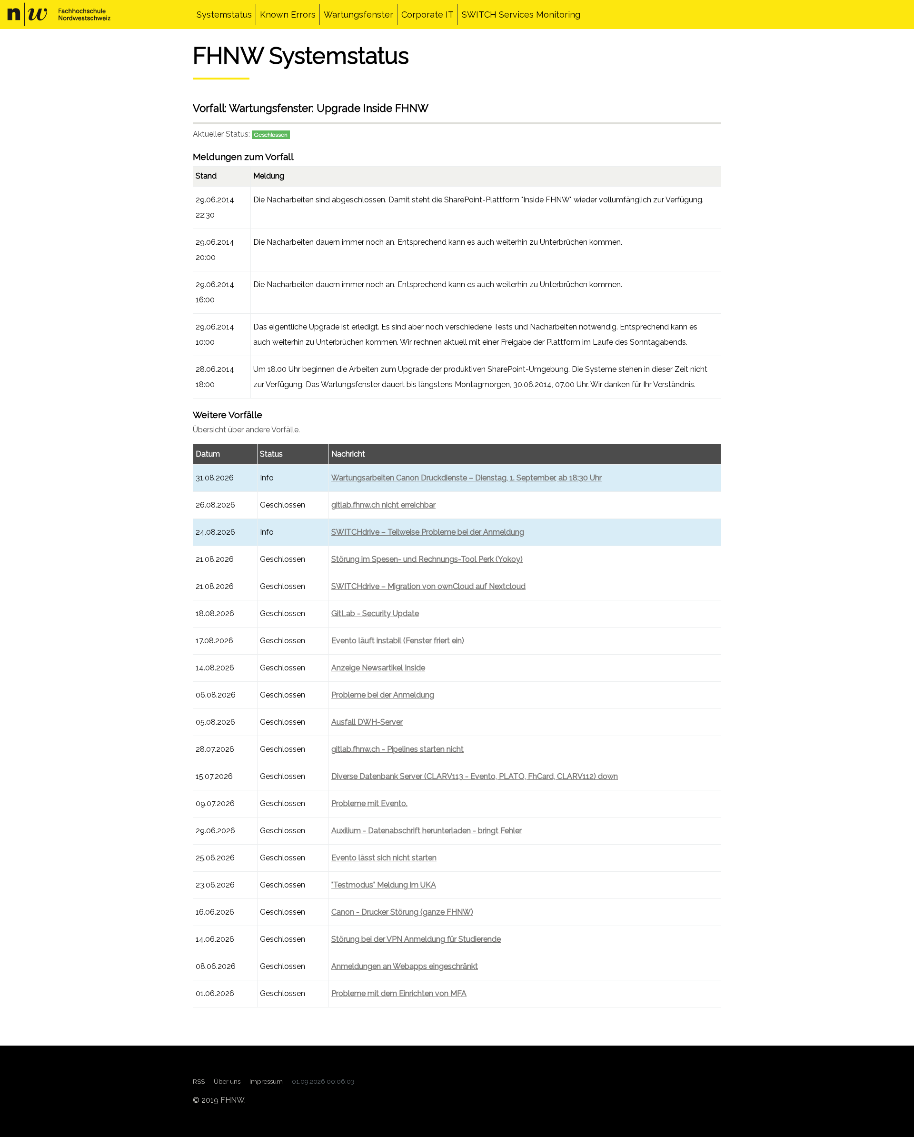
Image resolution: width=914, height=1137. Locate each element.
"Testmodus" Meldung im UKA (383, 884)
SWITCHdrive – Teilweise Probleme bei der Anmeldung (427, 532)
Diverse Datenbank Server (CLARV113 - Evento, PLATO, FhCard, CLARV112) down (474, 776)
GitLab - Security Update (375, 613)
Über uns (227, 1081)
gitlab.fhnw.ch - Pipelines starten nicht (397, 749)
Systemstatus (224, 15)
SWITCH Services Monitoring (521, 15)
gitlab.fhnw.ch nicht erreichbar (383, 504)
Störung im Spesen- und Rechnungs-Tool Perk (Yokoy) (427, 559)
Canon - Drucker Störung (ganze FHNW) (402, 912)
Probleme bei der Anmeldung (382, 694)
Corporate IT (427, 15)
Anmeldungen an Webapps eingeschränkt (404, 966)
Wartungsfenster (358, 15)
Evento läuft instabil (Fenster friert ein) (397, 640)
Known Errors (288, 15)
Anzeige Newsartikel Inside (378, 667)
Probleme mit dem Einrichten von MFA (399, 993)
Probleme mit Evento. (369, 803)
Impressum (266, 1081)
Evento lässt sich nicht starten (384, 857)
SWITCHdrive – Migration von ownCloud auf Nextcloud (428, 586)
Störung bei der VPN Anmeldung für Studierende (416, 939)
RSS (199, 1081)
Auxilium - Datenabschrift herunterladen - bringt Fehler (426, 830)
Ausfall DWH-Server (367, 722)
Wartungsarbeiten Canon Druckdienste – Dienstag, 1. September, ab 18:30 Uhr (466, 477)
